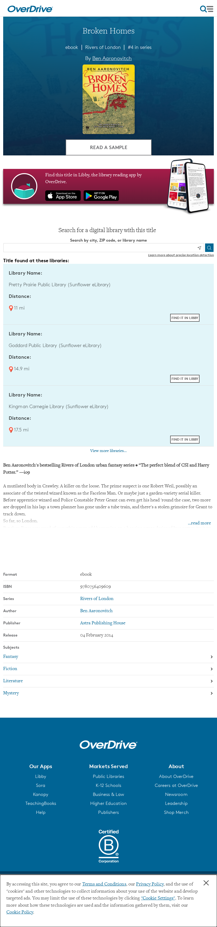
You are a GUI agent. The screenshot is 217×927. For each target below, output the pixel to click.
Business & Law (108, 794)
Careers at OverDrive (176, 785)
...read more (199, 523)
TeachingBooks (40, 803)
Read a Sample (108, 147)
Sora (40, 785)
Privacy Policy (150, 884)
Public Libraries (108, 776)
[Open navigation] (206, 9)
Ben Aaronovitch (112, 58)
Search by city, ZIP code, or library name (108, 240)
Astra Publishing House (102, 623)
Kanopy (40, 794)
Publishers (108, 812)
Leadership (176, 803)
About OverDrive (176, 776)
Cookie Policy (19, 912)
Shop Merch (176, 812)
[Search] (209, 247)
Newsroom (176, 794)
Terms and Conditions (104, 884)
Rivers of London (103, 47)
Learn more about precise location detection (181, 255)
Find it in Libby (184, 318)
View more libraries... (108, 451)
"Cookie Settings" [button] (158, 898)
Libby (40, 776)
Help (41, 812)
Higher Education (108, 803)
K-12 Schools (108, 785)
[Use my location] (199, 248)
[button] (41, 766)
